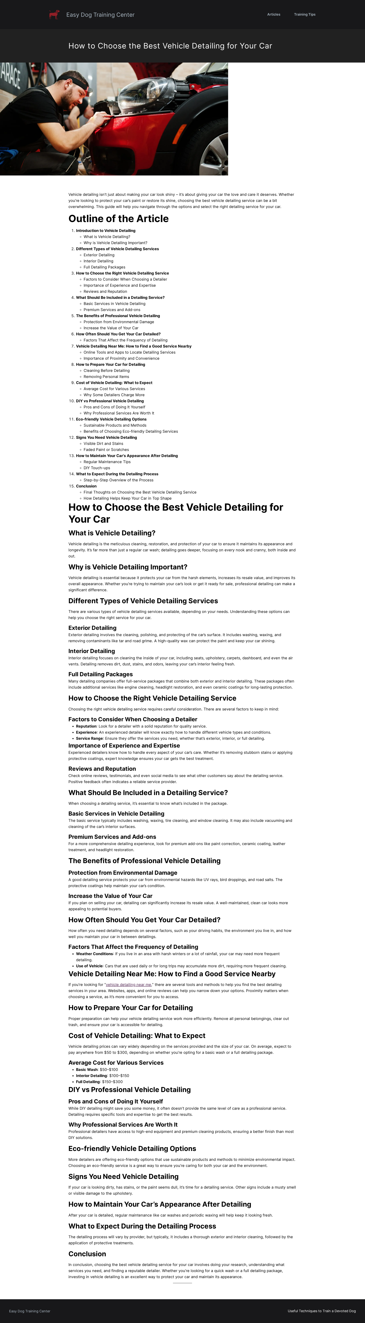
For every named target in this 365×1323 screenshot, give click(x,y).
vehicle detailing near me (128, 984)
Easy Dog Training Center (100, 14)
